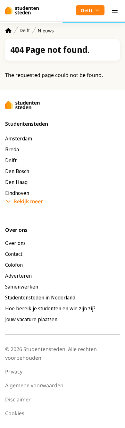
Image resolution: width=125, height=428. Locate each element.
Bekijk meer (28, 201)
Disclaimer (18, 399)
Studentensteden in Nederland (40, 297)
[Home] (8, 31)
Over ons (15, 243)
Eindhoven (17, 193)
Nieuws (46, 31)
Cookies (14, 413)
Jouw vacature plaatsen (31, 319)
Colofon (14, 264)
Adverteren (18, 275)
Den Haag (16, 182)
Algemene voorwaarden (34, 385)
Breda (12, 149)
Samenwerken (21, 286)
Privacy (13, 371)
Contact (13, 253)
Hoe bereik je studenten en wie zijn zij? (50, 308)
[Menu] (115, 10)
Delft (25, 30)
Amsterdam (18, 138)
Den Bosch (17, 171)
